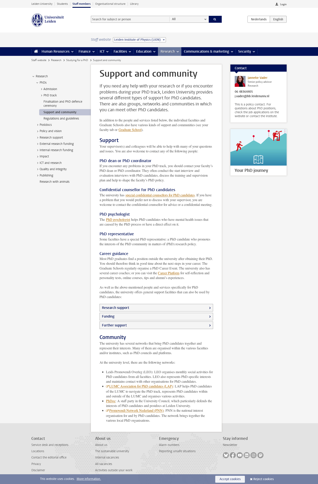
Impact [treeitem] (44, 156)
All (174, 19)
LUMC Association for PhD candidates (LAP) (141, 386)
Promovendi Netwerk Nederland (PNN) (136, 410)
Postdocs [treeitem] (46, 125)
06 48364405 (244, 92)
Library (134, 4)
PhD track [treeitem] (50, 95)
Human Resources (55, 51)
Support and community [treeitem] (59, 112)
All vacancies (103, 464)
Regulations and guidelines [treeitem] (61, 118)
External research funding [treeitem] (57, 144)
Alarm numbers (169, 445)
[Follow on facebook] (233, 455)
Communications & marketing (206, 51)
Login (283, 4)
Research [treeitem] (42, 76)
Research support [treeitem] (51, 138)
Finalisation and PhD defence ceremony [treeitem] (62, 104)
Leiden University (41, 4)
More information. (89, 479)
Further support (114, 325)
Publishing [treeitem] (46, 175)
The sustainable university (112, 451)
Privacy (36, 464)
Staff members (81, 4)
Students (62, 4)
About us (101, 445)
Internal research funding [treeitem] (56, 150)
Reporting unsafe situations (177, 451)
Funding (108, 316)
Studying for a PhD (77, 60)
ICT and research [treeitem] (51, 163)
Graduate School (130, 129)
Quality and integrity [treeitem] (53, 169)
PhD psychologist (118, 219)
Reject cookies (263, 479)
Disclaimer (38, 470)
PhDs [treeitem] (43, 83)
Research (168, 51)
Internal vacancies (107, 457)
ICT (102, 51)
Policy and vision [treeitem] (51, 131)
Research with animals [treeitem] (54, 182)
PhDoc (111, 400)
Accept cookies (230, 479)
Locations (37, 451)
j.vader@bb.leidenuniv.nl (252, 96)
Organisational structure (110, 4)
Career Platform (168, 273)
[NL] (258, 19)
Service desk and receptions (49, 445)
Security (244, 51)
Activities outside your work (113, 470)
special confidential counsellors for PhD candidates (160, 195)
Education (143, 51)
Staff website (38, 60)
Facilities (120, 51)
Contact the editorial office (48, 457)
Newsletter (230, 445)
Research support (115, 307)
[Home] (35, 51)
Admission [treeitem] (50, 89)
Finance (85, 51)
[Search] (215, 19)
